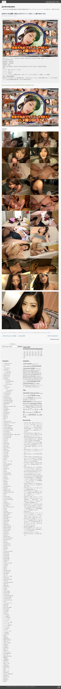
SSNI (38, 405)
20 (32, 354)
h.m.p (4, 475)
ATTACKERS (6, 412)
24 (24, 355)
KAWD (34, 399)
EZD (4, 459)
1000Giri (5, 369)
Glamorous (5, 472)
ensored (5, 455)
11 (27, 352)
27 (32, 355)
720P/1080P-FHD (7, 400)
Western (5, 608)
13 (32, 352)
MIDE (35, 401)
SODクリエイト (6, 576)
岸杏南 (4, 644)
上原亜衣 (26, 412)
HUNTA (40, 398)
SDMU (31, 405)
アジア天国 (5, 614)
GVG (26, 398)
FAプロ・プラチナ (7, 461)
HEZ (4, 480)
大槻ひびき (31, 412)
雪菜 (42, 332)
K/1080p (5, 502)
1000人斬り (5, 373)
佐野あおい (15, 332)
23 (41, 354)
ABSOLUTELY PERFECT (8, 406)
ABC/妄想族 (5, 403)
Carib (32, 395)
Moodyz (5, 524)
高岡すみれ (5, 676)
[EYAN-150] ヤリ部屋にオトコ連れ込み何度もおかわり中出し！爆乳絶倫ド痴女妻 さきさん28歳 (33, 464)
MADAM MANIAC (7, 512)
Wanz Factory (6, 607)
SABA (29, 405)
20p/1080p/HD (6, 393)
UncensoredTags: (7, 600)
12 (29, 352)
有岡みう (5, 648)
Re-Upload (5, 557)
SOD (4, 573)
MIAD (33, 401)
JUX (31, 399)
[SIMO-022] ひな (27, 511)
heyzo (30, 398)
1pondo (5, 378)
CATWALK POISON (7, 425)
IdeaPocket (5, 486)
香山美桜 (5, 675)
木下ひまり (5, 651)
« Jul (24, 358)
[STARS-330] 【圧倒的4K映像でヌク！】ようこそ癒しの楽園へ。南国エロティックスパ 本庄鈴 (33, 446)
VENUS (5, 604)
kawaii (4, 505)
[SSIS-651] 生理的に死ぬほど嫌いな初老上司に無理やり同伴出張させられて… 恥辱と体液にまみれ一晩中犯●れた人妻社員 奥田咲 (33, 439)
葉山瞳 (35, 332)
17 (24, 354)
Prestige (5, 555)
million (4, 521)
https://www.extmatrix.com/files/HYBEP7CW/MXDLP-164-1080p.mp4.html (18, 85)
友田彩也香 (5, 638)
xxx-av (4, 610)
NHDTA (28, 403)
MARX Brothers (6, 517)
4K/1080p (5, 396)
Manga (4, 515)
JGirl (4, 501)
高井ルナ (49, 332)
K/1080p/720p (6, 504)
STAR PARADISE (6, 579)
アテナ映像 (5, 616)
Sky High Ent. (6, 571)
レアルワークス (6, 631)
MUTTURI (5, 533)
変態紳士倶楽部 (6, 639)
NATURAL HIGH (6, 537)
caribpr (37, 395)
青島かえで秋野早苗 (7, 673)
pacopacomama (6, 551)
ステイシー (5, 626)
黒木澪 (4, 678)
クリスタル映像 (6, 625)
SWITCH (5, 583)
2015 (4, 385)
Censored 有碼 (6, 428)
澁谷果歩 (5, 665)
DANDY (5, 438)
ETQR (4, 458)
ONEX (4, 546)
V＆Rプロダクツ (6, 603)
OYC (4, 549)
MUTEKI (5, 532)
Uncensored (8, 384)
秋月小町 (32, 332)
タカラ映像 (5, 628)
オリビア (5, 620)
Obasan (5, 542)
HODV (37, 398)
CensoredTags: (6, 433)
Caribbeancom (6, 421)
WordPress (33, 686)
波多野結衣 (32, 415)
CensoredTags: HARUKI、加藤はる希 (11, 434)
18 (27, 354)
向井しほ (24, 332)
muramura (5, 530)
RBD (27, 405)
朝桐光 (4, 650)
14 (35, 352)
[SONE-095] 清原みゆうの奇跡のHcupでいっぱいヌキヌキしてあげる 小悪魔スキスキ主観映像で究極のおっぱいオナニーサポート (33, 435)
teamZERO (5, 586)
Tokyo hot (5, 591)
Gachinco (5, 468)
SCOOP (5, 564)
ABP (28, 395)
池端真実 (5, 660)
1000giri (41, 393)
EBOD (24, 398)
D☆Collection (6, 437)
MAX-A (4, 518)
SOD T (4, 574)
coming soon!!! (6, 436)
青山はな (45, 332)
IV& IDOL (5, 496)
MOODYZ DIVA (6, 527)
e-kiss (4, 452)
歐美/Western (6, 656)
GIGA (4, 471)
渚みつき (5, 662)
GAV (4, 470)
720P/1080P (6, 399)
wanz (35, 407)
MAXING (5, 520)
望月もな (28, 332)
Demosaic (5, 444)
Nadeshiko (5, 536)
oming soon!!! (6, 543)
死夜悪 (4, 657)
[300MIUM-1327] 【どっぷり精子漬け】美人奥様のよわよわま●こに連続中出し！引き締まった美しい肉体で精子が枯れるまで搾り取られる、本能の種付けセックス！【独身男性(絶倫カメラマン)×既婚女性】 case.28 (33, 507)
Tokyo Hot (5, 592)
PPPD (24, 405)
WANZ (4, 605)
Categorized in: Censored (8, 422)
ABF (4, 404)
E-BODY (5, 450)
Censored (5, 332)
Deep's (4, 441)
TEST (4, 588)
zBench (27, 686)
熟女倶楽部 (5, 666)
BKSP (4, 418)
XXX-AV (39, 407)
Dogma (4, 446)
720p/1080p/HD (9, 381)
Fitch (4, 467)
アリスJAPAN (6, 617)
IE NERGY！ (6, 489)
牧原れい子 (5, 668)
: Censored (5, 365)
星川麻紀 (5, 647)
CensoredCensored (7, 430)
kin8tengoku (27, 401)
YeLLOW (5, 611)
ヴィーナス (5, 619)
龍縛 (4, 681)
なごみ (4, 629)
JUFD (29, 399)
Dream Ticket (6, 447)
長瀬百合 (39, 332)
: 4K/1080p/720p (6, 363)
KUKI (4, 509)
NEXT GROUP (6, 539)
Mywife (4, 535)
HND (35, 398)
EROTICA (5, 456)
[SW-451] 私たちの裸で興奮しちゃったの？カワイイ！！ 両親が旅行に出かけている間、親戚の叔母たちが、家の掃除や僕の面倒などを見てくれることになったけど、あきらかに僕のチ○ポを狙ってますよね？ (33, 521)
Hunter (4, 484)
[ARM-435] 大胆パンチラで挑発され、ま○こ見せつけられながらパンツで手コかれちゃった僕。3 (33, 451)
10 (24, 352)
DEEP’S (5, 443)
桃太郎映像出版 (6, 653)
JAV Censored (6, 498)
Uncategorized (6, 595)
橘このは (5, 654)
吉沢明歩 (19, 332)
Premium (5, 554)
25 (27, 355)
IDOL (4, 487)
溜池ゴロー (5, 663)
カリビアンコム (6, 622)
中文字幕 (5, 634)
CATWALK (5, 424)
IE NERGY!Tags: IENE (7, 492)
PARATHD (5, 552)
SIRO (4, 569)
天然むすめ (5, 642)
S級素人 (5, 585)
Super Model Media (7, 582)
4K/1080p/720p (6, 397)
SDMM (4, 566)
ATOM (4, 410)
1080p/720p (5, 375)
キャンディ (5, 623)
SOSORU (5, 577)
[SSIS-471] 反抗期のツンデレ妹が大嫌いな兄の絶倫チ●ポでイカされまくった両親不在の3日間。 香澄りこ (33, 485)
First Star (5, 465)
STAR (40, 405)
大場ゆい (5, 641)
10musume (5, 376)
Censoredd (5, 431)
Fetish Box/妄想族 (7, 464)
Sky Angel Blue (6, 570)
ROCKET (5, 558)
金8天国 (5, 672)
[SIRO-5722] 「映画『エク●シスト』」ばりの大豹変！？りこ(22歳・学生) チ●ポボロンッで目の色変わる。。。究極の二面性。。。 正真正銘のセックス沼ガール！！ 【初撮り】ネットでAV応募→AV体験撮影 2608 (33, 499)
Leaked (5, 511)
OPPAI (4, 548)
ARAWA (5, 407)
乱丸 (4, 635)
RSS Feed (13, 344)
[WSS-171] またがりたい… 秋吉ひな (31, 532)
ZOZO (4, 613)
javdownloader (8, 6)
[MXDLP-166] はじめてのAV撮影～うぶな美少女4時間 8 (13, 335)
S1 (4, 561)
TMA (4, 589)
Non (4, 540)
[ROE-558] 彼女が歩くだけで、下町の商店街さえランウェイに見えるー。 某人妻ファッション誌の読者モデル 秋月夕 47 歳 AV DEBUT (33, 469)
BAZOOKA (5, 413)
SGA (4, 567)
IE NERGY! (5, 490)
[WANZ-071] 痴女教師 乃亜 (29, 526)
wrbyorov (9, 15)
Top (59, 687)
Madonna (5, 514)
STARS (4, 580)
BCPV (4, 415)
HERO (4, 477)
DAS (4, 440)
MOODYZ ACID (6, 526)
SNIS (35, 405)
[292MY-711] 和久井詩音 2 (53, 335)
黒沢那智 (5, 679)
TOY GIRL (5, 594)
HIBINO (5, 481)
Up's (4, 601)
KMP (4, 508)
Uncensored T (6, 598)
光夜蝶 (4, 637)
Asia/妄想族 (5, 409)
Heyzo (7, 382)
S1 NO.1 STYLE (6, 563)
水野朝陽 (5, 659)
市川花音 (5, 645)
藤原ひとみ (5, 670)
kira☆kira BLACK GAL (7, 506)
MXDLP (11, 332)
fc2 (4, 462)
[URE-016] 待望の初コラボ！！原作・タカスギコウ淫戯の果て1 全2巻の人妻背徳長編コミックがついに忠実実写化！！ (33, 529)
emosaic (5, 453)
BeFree (4, 416)
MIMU (4, 523)
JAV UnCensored (6, 499)
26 (29, 355)
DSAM (4, 449)
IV (3, 495)
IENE (4, 493)
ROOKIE (5, 560)
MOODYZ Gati (6, 529)
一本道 (4, 632)
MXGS (25, 403)
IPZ (26, 399)
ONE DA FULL (6, 545)
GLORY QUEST (6, 474)
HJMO (4, 483)
